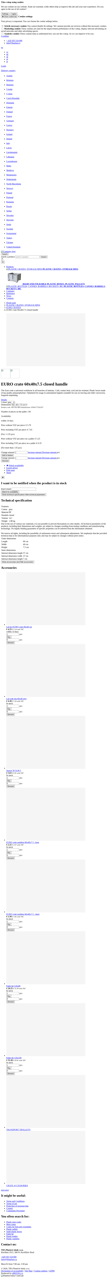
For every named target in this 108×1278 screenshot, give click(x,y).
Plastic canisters (12, 1239)
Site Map (28, 1271)
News (8, 296)
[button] (2, 47)
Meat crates (11, 1224)
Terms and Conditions (15, 1201)
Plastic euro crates (13, 1222)
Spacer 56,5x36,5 (13, 770)
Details (4, 400)
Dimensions (6, 405)
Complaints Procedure (15, 1211)
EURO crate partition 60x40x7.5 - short (22, 914)
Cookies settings (40, 1271)
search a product (8, 257)
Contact (9, 1208)
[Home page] (8, 251)
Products (10, 267)
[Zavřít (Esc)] (2, 477)
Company (10, 291)
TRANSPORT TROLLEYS (18, 1130)
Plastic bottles (12, 1236)
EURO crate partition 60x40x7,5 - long (22, 842)
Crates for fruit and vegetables (18, 1227)
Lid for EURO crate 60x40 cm (19, 627)
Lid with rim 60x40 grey (16, 699)
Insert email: (6, 489)
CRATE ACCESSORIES (17, 1185)
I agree (13, 14)
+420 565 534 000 (8, 1257)
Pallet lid (10, 1234)
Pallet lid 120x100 (13, 1058)
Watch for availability (10, 492)
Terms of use (11, 1203)
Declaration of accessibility (12, 1271)
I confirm (5, 36)
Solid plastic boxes (14, 1231)
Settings (5, 14)
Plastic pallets (12, 1229)
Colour (4, 402)
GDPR (52, 1271)
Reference (10, 293)
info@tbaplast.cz (9, 1259)
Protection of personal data (17, 1206)
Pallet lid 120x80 (13, 986)
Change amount (7, 452)
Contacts (10, 298)
